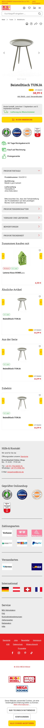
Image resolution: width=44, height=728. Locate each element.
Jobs (16, 640)
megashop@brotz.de (15, 472)
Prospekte (22, 648)
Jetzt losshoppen (36, 2)
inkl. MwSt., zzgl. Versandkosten (29, 96)
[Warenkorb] (34, 7)
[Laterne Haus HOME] (22, 257)
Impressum (37, 640)
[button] (22, 143)
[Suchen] (39, 13)
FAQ (3, 613)
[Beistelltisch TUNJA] (21, 53)
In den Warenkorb (24, 120)
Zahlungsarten (7, 620)
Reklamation (6, 623)
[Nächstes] (39, 53)
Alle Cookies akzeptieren (22, 723)
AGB (8, 644)
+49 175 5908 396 (18, 468)
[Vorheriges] (4, 53)
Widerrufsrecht (32, 644)
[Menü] (39, 7)
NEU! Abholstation (8, 610)
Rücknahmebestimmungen (12, 617)
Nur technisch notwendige (22, 710)
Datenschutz (18, 644)
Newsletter (25, 640)
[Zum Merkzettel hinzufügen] (40, 24)
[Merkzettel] (29, 7)
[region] (22, 54)
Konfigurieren (22, 717)
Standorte (24, 456)
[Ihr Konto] (24, 7)
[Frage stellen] (31, 24)
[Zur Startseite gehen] (6, 7)
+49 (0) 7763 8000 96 (14, 466)
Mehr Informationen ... (22, 705)
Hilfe (3, 626)
